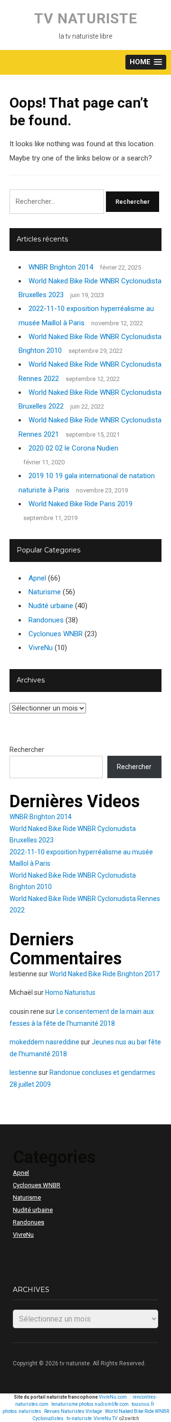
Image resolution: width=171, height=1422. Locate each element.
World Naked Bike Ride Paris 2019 (80, 504)
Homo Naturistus (70, 992)
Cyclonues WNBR (55, 634)
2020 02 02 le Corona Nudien (73, 448)
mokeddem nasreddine (44, 1042)
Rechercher (27, 749)
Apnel (37, 578)
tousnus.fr (143, 1404)
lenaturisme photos (72, 1404)
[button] (145, 62)
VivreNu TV (105, 1418)
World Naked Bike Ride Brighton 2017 (104, 974)
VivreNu (40, 647)
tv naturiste (85, 18)
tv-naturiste (79, 1418)
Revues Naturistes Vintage (73, 1411)
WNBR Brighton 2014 (60, 267)
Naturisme (44, 592)
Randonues (46, 620)
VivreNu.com (113, 1397)
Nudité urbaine (50, 605)
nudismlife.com (112, 1404)
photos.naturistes (21, 1411)
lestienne (23, 1072)
